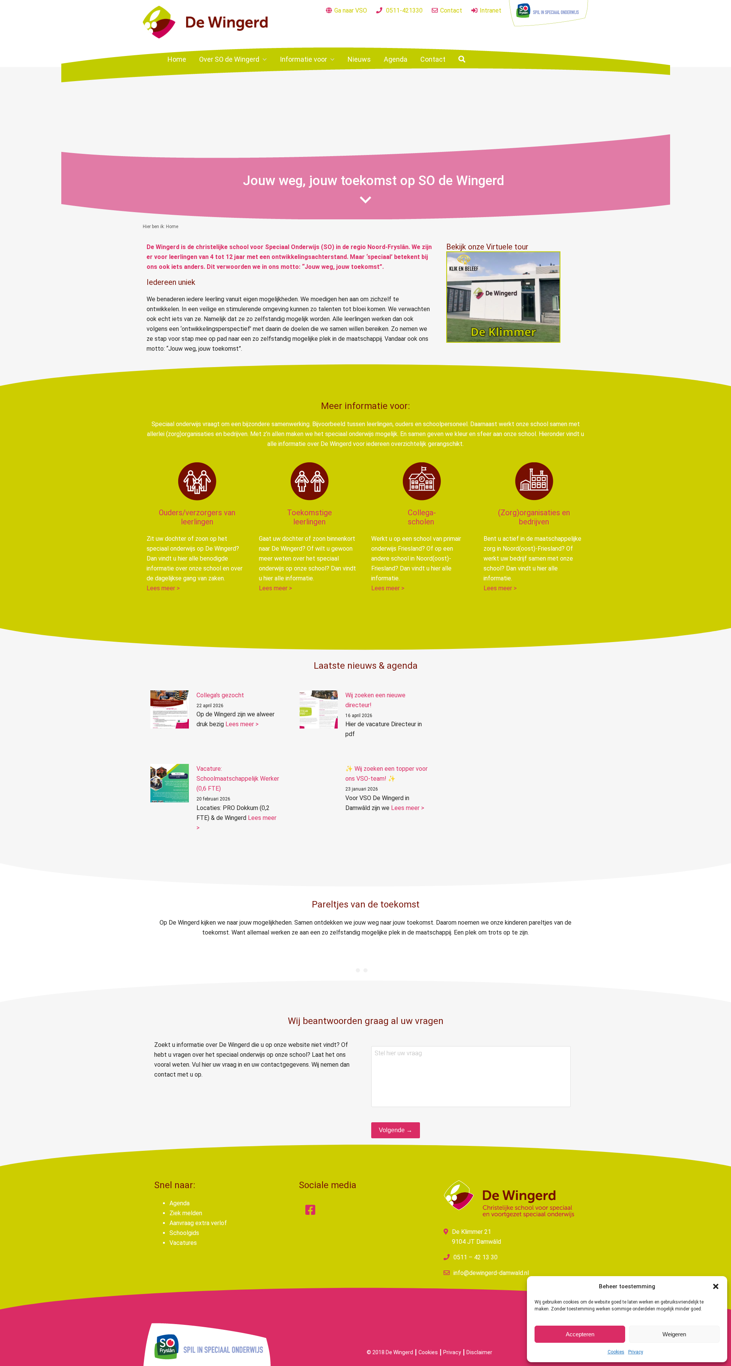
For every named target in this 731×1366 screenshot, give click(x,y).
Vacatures (183, 1242)
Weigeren (674, 1334)
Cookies (616, 1352)
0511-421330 (404, 10)
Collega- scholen (422, 517)
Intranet (490, 10)
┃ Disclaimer (477, 1352)
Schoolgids (184, 1233)
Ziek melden (185, 1213)
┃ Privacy (450, 1352)
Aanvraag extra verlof (198, 1223)
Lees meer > (163, 588)
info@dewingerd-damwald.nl (491, 1273)
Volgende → (395, 1130)
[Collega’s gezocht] (169, 709)
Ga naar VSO (350, 10)
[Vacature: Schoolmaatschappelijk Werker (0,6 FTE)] (169, 783)
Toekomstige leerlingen (309, 517)
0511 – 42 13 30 (475, 1257)
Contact (451, 10)
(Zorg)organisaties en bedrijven (534, 517)
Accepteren (580, 1334)
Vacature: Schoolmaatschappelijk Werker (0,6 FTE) (237, 778)
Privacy (635, 1352)
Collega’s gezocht (220, 695)
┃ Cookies (426, 1352)
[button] (716, 1286)
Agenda (179, 1203)
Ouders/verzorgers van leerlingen (197, 517)
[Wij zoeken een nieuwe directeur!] (319, 709)
